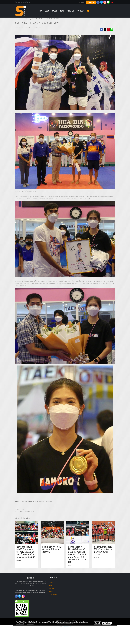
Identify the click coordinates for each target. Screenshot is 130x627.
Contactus (70, 11)
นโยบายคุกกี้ (30, 624)
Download (80, 11)
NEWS (62, 11)
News (51, 591)
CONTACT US (53, 594)
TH (113, 2)
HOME (40, 11)
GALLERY (54, 11)
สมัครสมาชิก (91, 2)
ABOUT (47, 11)
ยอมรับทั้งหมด (107, 623)
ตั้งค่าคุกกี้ (97, 623)
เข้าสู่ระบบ (81, 2)
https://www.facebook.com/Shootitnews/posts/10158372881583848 (33, 501)
